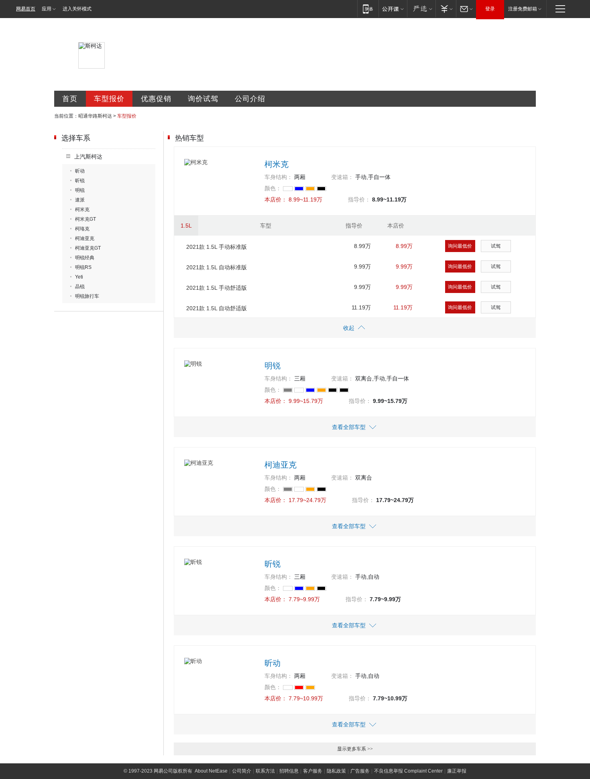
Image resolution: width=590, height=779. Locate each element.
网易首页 (25, 9)
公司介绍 (250, 99)
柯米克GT (85, 219)
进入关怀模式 (77, 9)
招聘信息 (289, 771)
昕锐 (80, 180)
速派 (80, 200)
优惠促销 (156, 99)
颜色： (272, 188)
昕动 (80, 171)
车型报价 (109, 99)
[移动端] (367, 8)
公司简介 (241, 771)
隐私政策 (336, 771)
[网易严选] (421, 8)
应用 (46, 9)
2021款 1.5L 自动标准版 (216, 267)
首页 (69, 99)
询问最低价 (460, 246)
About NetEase (211, 771)
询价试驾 (203, 99)
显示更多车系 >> (355, 749)
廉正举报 (456, 771)
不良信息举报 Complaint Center (408, 771)
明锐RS (83, 267)
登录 (490, 9)
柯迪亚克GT (88, 248)
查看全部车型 (349, 427)
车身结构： (278, 177)
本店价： (275, 199)
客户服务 (312, 771)
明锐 (80, 190)
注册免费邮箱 (522, 9)
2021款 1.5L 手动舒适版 (216, 288)
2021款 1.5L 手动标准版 (216, 247)
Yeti (79, 277)
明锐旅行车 (87, 296)
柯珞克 (82, 229)
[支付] (445, 8)
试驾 (495, 246)
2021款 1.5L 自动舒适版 (216, 308)
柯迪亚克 (84, 238)
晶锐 (80, 286)
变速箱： (342, 177)
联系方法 (265, 771)
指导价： (359, 199)
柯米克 (82, 209)
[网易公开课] (392, 8)
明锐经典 (84, 257)
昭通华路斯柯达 (95, 116)
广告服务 (360, 771)
